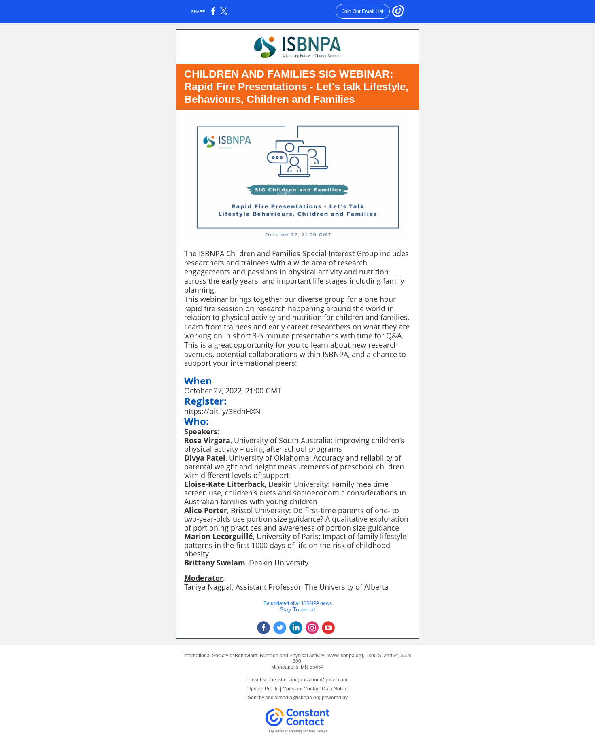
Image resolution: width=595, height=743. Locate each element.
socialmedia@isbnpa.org (293, 698)
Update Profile (263, 689)
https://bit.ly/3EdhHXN (222, 411)
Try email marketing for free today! (297, 731)
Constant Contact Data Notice (315, 689)
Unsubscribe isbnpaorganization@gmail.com (297, 680)
